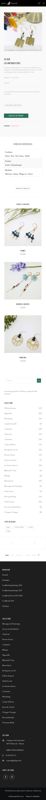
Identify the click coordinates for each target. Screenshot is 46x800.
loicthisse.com (37, 791)
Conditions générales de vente (16, 796)
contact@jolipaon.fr (13, 760)
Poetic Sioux (9, 491)
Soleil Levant (9, 502)
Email (12, 555)
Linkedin (27, 555)
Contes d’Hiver (8, 702)
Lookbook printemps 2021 (12, 590)
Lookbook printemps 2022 (12, 585)
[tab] (23, 144)
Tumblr (34, 555)
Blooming (8, 418)
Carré (7, 165)
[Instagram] (12, 777)
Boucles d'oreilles (23, 188)
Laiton (15, 174)
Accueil (5, 575)
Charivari (15, 125)
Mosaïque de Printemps (13, 486)
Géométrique (16, 165)
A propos (5, 606)
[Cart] (38, 3)
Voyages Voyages (11, 512)
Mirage (7, 476)
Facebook (18, 555)
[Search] (39, 380)
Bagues (8, 527)
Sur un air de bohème (12, 507)
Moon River (8, 481)
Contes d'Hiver (10, 444)
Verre (30, 174)
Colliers (8, 531)
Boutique (5, 580)
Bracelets (30, 527)
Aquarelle (8, 413)
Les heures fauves (11, 465)
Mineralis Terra (10, 470)
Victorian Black (8, 722)
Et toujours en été (11, 450)
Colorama (8, 439)
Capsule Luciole (10, 424)
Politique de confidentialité (32, 796)
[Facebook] (5, 777)
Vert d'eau (19, 156)
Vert (12, 156)
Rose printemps (10, 496)
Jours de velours (10, 460)
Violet (27, 156)
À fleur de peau (10, 408)
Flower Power (9, 455)
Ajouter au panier (16, 116)
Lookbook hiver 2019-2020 (12, 596)
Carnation (8, 429)
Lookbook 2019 (8, 601)
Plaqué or (23, 174)
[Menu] (43, 3)
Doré (7, 156)
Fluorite (8, 174)
